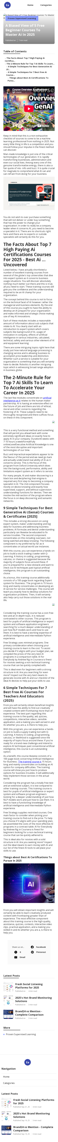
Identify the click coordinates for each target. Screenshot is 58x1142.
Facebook (41, 947)
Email (22, 957)
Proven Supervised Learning (22, 18)
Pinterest (41, 952)
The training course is (29, 761)
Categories (46, 5)
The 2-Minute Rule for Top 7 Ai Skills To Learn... (30, 63)
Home (30, 5)
